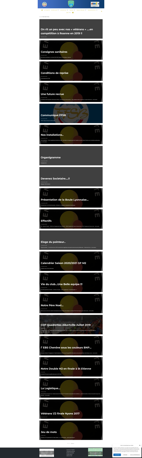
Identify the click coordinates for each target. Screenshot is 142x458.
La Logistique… (50, 388)
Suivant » (72, 443)
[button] (139, 445)
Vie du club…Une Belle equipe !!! (61, 284)
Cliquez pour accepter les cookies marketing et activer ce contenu (46, 453)
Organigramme (51, 157)
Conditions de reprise (54, 72)
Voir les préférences (135, 454)
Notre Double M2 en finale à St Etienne (66, 368)
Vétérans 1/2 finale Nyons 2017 (60, 413)
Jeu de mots (49, 432)
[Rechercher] (101, 11)
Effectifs (46, 220)
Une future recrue (52, 94)
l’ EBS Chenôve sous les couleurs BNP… (66, 347)
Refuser (125, 454)
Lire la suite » (95, 99)
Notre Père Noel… (52, 305)
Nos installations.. (52, 134)
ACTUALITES (47, 10)
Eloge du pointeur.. (53, 241)
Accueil (40, 16)
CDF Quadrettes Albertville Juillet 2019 (66, 324)
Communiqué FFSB (53, 115)
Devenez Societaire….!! (55, 178)
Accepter (117, 454)
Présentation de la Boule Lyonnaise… (65, 199)
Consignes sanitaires (54, 51)
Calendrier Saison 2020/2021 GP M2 (63, 263)
